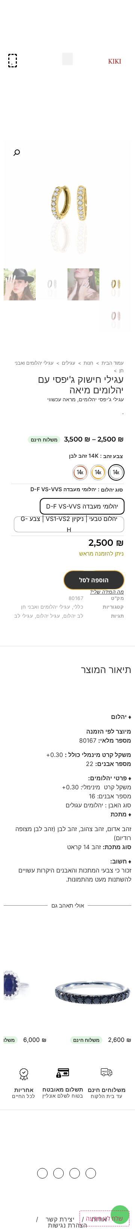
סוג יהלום (112, 489)
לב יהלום (73, 616)
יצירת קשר (60, 1219)
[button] (121, 15)
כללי (78, 607)
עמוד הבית (113, 363)
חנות (88, 363)
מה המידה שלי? (107, 592)
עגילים (68, 363)
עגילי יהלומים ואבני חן (45, 607)
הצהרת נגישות (67, 1225)
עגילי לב (23, 616)
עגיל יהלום (48, 616)
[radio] (116, 472)
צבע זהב (113, 456)
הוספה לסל (94, 580)
